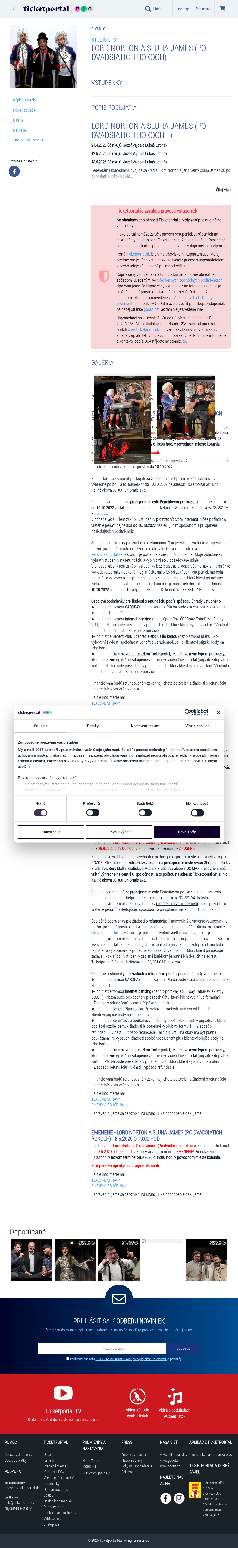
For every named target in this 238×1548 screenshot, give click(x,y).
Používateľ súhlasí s (125, 1359)
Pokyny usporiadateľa (136, 1466)
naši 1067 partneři (42, 750)
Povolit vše (187, 832)
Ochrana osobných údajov (57, 1492)
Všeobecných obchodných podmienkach (190, 280)
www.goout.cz (170, 1466)
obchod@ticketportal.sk (22, 1487)
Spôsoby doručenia (18, 1454)
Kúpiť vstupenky (24, 100)
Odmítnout (51, 832)
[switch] (92, 812)
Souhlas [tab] (40, 726)
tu (184, 341)
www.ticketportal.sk (143, 329)
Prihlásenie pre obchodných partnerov (60, 1509)
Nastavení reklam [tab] (145, 726)
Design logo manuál (58, 1500)
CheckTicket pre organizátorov (210, 1454)
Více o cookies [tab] (197, 726)
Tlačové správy (131, 1460)
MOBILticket (91, 1466)
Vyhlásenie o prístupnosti (52, 1521)
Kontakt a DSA (54, 1471)
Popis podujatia (24, 110)
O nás (48, 1454)
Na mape (19, 130)
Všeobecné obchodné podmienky (59, 1480)
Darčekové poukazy (96, 1472)
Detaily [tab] (93, 726)
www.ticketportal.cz (172, 1454)
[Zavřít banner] (218, 712)
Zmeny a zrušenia (133, 1454)
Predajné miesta (55, 1466)
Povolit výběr (119, 832)
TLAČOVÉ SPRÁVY (105, 703)
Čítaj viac (223, 190)
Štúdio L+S (103, 39)
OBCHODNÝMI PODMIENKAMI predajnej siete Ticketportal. (131, 1359)
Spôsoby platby (16, 1460)
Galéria (18, 120)
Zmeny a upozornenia (28, 139)
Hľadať (157, 8)
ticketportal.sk (138, 254)
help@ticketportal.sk (19, 1502)
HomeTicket (91, 1460)
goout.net (151, 309)
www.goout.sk (170, 1460)
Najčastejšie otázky (18, 1508)
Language (183, 8)
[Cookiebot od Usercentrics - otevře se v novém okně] (188, 712)
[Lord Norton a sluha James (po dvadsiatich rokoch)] (122, 410)
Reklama (127, 1471)
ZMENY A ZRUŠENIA (107, 1105)
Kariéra (49, 1460)
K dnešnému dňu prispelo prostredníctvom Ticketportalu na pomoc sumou (215, 1498)
